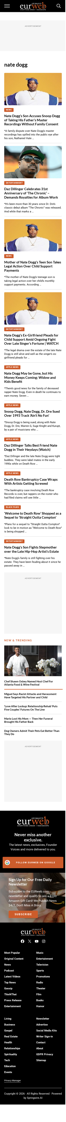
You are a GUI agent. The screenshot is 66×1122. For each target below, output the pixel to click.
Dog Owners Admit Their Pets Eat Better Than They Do (31, 732)
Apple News (12, 367)
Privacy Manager (12, 1080)
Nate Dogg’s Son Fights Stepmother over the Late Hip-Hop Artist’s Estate (31, 549)
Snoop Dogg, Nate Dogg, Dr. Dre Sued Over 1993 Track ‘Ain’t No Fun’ (32, 414)
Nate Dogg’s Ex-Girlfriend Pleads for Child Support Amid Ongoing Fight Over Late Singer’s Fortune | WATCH (31, 339)
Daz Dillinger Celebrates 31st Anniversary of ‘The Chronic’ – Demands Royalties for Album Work (31, 193)
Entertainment (14, 183)
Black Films (12, 507)
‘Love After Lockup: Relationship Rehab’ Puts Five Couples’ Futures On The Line (31, 708)
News (9, 110)
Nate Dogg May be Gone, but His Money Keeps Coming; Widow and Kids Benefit (30, 377)
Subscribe (23, 914)
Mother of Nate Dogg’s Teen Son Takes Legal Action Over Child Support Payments (32, 266)
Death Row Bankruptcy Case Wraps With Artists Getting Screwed (31, 482)
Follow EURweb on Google (35, 862)
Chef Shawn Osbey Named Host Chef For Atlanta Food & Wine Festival (28, 683)
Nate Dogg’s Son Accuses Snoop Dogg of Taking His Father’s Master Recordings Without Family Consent (32, 120)
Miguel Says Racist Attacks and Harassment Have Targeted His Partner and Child (30, 695)
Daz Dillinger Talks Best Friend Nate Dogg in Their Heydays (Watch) (30, 447)
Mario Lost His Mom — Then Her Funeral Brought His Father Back (28, 720)
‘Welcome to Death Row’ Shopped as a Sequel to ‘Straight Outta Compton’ (32, 515)
